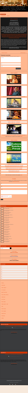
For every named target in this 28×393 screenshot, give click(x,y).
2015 (1, 278)
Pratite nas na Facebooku (14, 256)
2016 (1, 276)
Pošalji (2, 199)
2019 (1, 271)
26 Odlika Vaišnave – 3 (23, 52)
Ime (1, 183)
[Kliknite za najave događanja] (14, 259)
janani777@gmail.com (14, 332)
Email (1, 186)
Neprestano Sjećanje (4, 52)
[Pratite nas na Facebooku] (14, 255)
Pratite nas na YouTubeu (14, 252)
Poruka (2, 189)
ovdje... (22, 136)
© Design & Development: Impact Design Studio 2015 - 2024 (14, 380)
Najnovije (8, 15)
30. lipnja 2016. (4, 15)
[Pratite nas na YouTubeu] (14, 251)
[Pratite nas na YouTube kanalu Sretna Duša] (11, 384)
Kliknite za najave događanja (14, 260)
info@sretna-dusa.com (16, 181)
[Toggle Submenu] (26, 290)
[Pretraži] (10, 248)
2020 (1, 269)
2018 (1, 273)
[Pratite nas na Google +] (16, 384)
